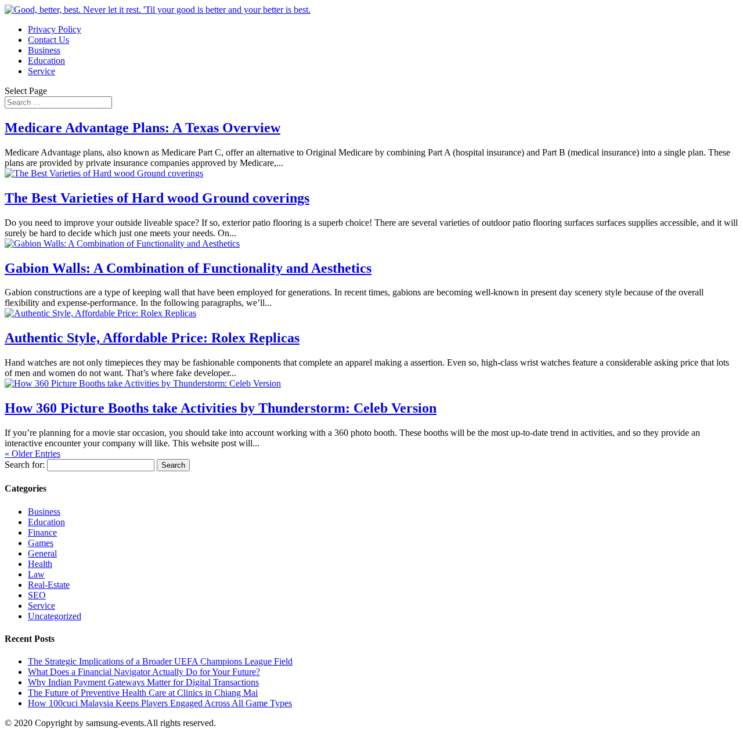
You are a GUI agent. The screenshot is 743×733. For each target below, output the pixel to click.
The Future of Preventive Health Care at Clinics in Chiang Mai (143, 693)
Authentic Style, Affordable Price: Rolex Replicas (152, 337)
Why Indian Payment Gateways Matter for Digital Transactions (143, 682)
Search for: (25, 465)
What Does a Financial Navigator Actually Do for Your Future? (144, 672)
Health (40, 564)
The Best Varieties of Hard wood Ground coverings (157, 197)
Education (46, 61)
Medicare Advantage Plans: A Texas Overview (142, 127)
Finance (42, 532)
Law (36, 574)
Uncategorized (54, 616)
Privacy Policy (54, 29)
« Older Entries (32, 453)
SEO (37, 595)
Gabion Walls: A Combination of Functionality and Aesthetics (188, 268)
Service (41, 71)
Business (44, 50)
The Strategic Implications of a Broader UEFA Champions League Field (160, 661)
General (42, 553)
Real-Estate (49, 585)
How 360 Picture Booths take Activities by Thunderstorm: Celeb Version (221, 408)
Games (40, 543)
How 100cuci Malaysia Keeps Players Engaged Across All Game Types (160, 703)
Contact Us (48, 40)
